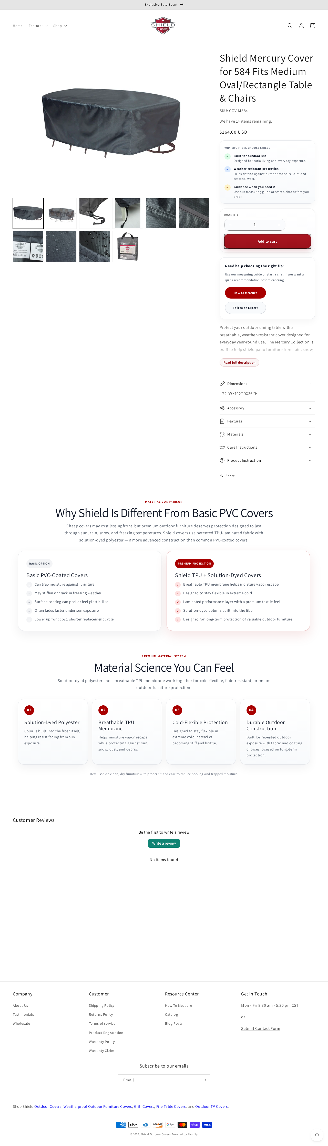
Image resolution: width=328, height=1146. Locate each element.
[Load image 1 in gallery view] (28, 213)
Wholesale (21, 1023)
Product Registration (106, 1032)
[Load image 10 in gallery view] (127, 246)
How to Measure (245, 293)
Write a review (164, 843)
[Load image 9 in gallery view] (94, 246)
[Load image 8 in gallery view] (61, 246)
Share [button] (230, 475)
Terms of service (102, 1023)
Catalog (171, 1014)
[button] (38, 25)
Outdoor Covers (47, 1106)
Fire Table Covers (171, 1106)
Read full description (239, 362)
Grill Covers (144, 1106)
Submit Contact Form (260, 1028)
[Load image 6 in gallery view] (194, 213)
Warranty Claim (101, 1050)
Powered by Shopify (184, 1134)
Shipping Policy (101, 1005)
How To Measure (178, 1005)
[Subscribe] (204, 1080)
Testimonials (23, 1014)
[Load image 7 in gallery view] (28, 246)
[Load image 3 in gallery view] (94, 213)
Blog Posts (174, 1023)
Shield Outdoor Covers (156, 1134)
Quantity (231, 214)
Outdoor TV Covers (211, 1106)
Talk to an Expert (245, 308)
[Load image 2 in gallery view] (61, 213)
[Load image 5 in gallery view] (161, 213)
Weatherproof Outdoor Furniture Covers (98, 1106)
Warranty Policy (102, 1041)
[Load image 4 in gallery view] (127, 213)
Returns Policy (101, 1014)
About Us (20, 1005)
